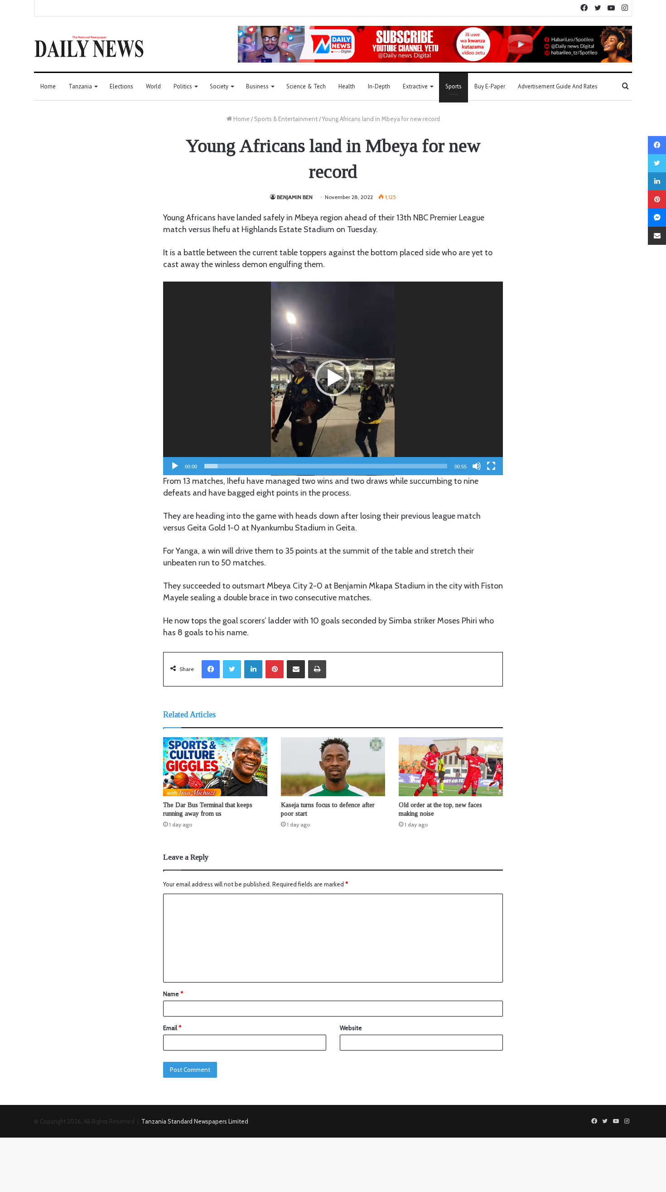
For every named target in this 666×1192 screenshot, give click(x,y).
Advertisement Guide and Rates (558, 86)
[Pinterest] (274, 669)
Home (48, 86)
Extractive (415, 86)
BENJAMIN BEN (295, 197)
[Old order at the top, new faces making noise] (451, 766)
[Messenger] (657, 218)
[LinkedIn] (253, 669)
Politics (183, 86)
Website (351, 1027)
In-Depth (379, 86)
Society (219, 86)
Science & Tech (306, 86)
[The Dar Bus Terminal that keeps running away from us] (215, 766)
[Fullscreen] (491, 466)
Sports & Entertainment (286, 118)
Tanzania (80, 86)
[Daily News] (89, 46)
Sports (453, 86)
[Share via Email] (296, 669)
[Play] (174, 466)
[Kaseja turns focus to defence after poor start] (333, 766)
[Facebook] (211, 669)
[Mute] (476, 466)
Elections (121, 86)
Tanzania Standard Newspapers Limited (194, 1121)
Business (257, 86)
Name (173, 993)
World (153, 86)
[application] (333, 379)
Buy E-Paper (489, 86)
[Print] (317, 669)
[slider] (325, 466)
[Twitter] (232, 669)
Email (172, 1027)
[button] (333, 378)
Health (346, 86)
